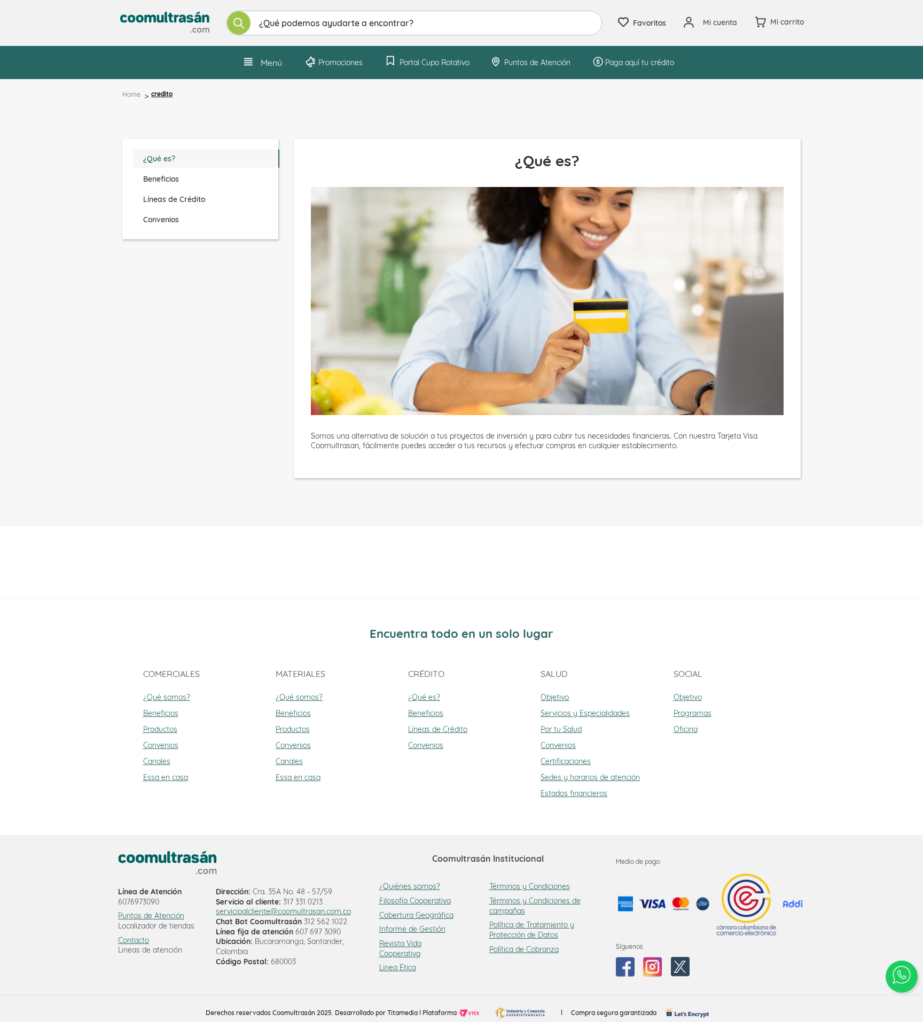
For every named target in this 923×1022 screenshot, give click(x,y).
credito (162, 94)
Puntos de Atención (151, 915)
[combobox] (414, 23)
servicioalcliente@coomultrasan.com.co (283, 911)
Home (131, 94)
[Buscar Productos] (238, 23)
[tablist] (205, 189)
